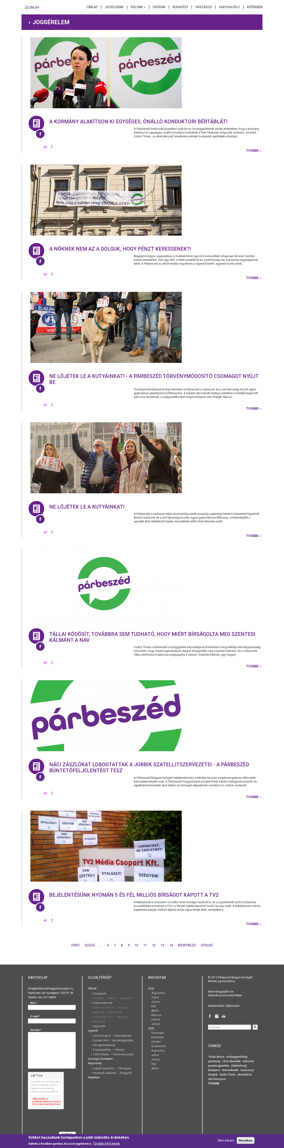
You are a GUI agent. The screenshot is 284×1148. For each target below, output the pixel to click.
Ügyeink (159, 7)
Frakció (111, 998)
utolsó (207, 945)
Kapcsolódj (95, 1063)
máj (153, 1006)
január (155, 1024)
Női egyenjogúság (104, 1045)
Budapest (180, 7)
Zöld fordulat (101, 1054)
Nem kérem (226, 1140)
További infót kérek (106, 1143)
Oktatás (119, 1049)
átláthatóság (239, 1065)
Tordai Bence (216, 1056)
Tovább (213, 1083)
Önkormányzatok (123, 1054)
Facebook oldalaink (104, 1073)
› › (253, 150)
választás (248, 1061)
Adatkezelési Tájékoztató (223, 1005)
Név (33, 1002)
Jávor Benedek (231, 1061)
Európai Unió (100, 1040)
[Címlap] (32, 9)
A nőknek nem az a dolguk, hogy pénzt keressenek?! (120, 249)
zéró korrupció (217, 1079)
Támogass (124, 1068)
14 (171, 945)
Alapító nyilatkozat (103, 1007)
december (157, 1032)
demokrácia (244, 1074)
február (155, 1019)
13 (162, 945)
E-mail (35, 1016)
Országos (203, 7)
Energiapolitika (102, 1049)
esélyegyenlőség (236, 1056)
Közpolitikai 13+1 (103, 1016)
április (155, 1010)
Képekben (254, 7)
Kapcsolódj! (229, 7)
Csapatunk (99, 993)
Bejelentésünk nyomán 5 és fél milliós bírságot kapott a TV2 (134, 895)
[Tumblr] (52, 147)
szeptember (158, 1046)
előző (90, 945)
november (157, 1037)
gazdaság (214, 1061)
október (156, 1041)
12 (154, 945)
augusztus (158, 993)
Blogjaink (126, 1073)
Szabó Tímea (227, 1074)
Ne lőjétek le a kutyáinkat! (86, 507)
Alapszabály (115, 1012)
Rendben (245, 1140)
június (155, 1001)
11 (145, 945)
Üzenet (35, 1030)
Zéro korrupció (102, 1035)
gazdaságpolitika (218, 1065)
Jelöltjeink (114, 7)
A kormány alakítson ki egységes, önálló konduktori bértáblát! (138, 122)
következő (187, 945)
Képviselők (125, 998)
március (156, 1015)
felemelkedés (230, 1070)
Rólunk (137, 7)
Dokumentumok (102, 1002)
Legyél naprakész (103, 1068)
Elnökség (98, 998)
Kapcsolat (99, 1026)
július (155, 997)
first (75, 945)
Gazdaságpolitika (122, 1040)
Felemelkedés (123, 1035)
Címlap (92, 7)
